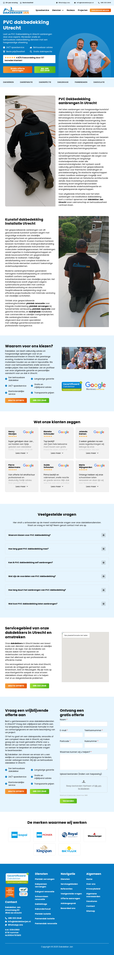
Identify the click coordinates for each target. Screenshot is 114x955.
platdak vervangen (39, 306)
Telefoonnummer (92, 730)
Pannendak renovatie (46, 923)
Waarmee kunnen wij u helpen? (75, 752)
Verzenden (68, 801)
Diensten (56, 10)
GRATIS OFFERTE (16, 400)
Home (89, 879)
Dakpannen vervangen (41, 885)
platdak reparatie (41, 309)
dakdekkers (17, 643)
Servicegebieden (69, 884)
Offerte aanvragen (70, 898)
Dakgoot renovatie (44, 891)
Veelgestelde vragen (71, 893)
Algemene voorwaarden (93, 895)
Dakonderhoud (42, 909)
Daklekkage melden (100, 10)
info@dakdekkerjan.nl (85, 3)
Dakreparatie (26, 82)
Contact (90, 906)
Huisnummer (90, 741)
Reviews (71, 10)
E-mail (63, 730)
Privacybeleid (93, 888)
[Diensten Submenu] (63, 10)
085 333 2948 (106, 3)
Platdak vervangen (44, 879)
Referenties (66, 888)
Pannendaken (81, 82)
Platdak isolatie (43, 914)
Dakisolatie (99, 82)
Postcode (64, 741)
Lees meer (20, 453)
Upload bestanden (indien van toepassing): (81, 774)
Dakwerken (8, 82)
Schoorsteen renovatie (41, 898)
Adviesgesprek (68, 903)
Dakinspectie (45, 82)
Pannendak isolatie (45, 918)
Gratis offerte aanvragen (18, 69)
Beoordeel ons (68, 908)
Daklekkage (62, 82)
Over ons (90, 884)
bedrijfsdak (35, 311)
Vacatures (91, 901)
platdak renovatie (35, 303)
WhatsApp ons (64, 3)
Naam (63, 719)
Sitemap (90, 911)
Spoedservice (42, 10)
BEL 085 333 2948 (44, 69)
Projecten (83, 10)
